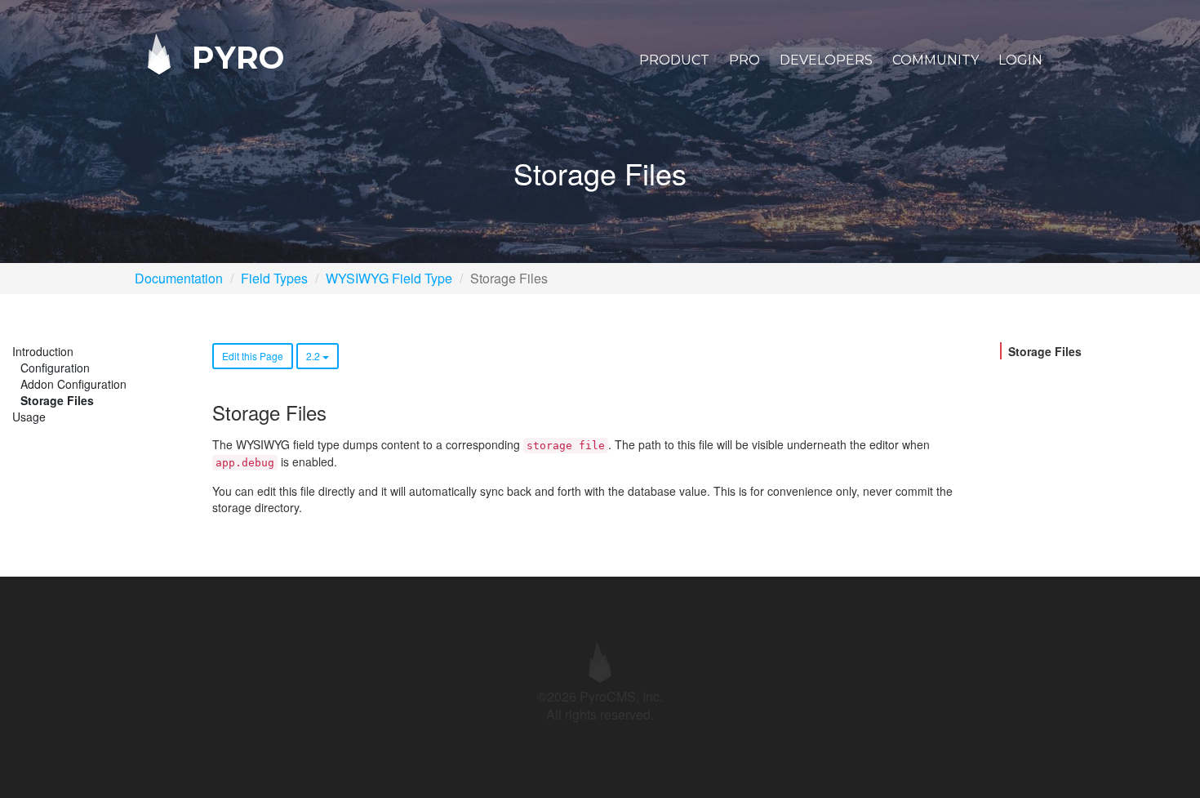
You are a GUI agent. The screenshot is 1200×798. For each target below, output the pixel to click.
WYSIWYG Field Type (389, 278)
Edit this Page (252, 356)
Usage (29, 416)
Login (1020, 60)
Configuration (55, 367)
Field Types (274, 278)
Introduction (42, 351)
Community (935, 60)
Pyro (233, 56)
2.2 (314, 356)
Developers (826, 60)
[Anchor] (335, 412)
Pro (744, 60)
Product (674, 60)
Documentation (179, 278)
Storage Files (57, 400)
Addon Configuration (73, 384)
